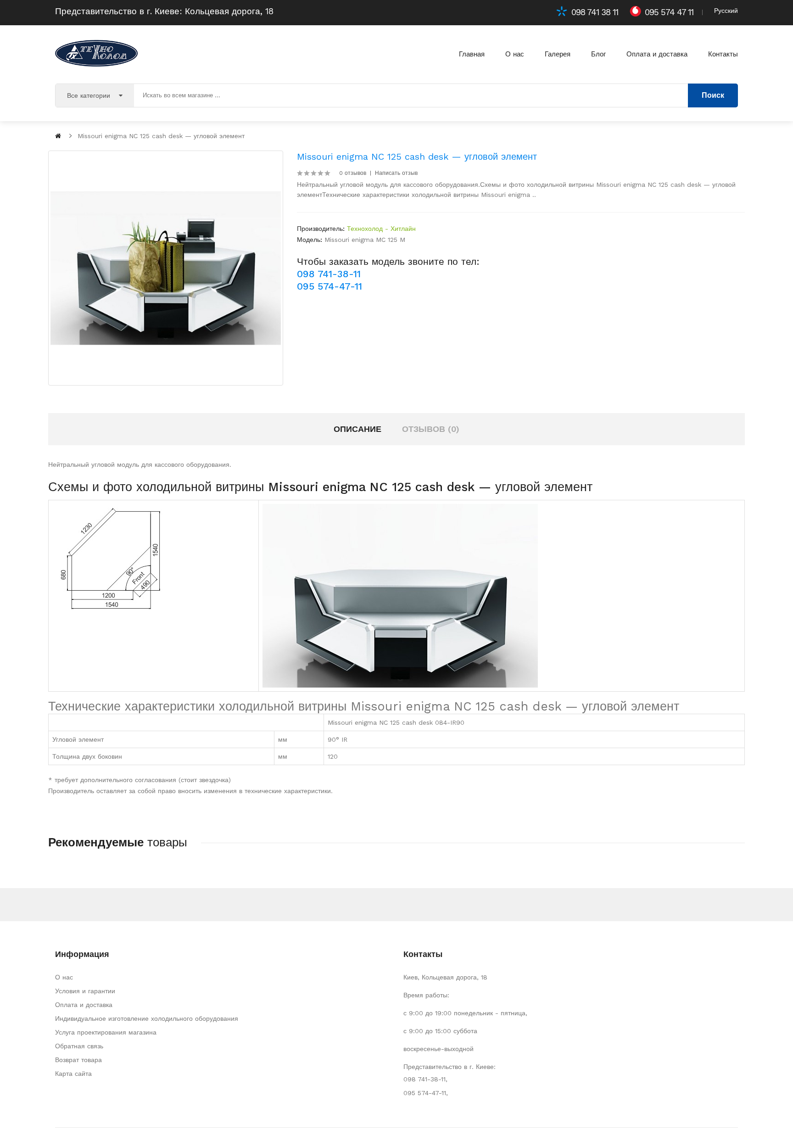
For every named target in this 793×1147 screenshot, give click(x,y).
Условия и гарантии (85, 991)
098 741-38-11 (329, 274)
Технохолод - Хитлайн (381, 228)
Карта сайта (73, 1073)
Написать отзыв (396, 173)
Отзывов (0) (430, 429)
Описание (357, 429)
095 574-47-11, (425, 1093)
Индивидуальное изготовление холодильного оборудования (146, 1018)
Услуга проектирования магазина (105, 1032)
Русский (726, 10)
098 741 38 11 (594, 12)
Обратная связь (79, 1046)
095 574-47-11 (329, 286)
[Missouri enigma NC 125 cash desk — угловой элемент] (165, 268)
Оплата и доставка (83, 1004)
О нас (64, 977)
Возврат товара (78, 1059)
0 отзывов (352, 173)
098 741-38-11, (425, 1079)
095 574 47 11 (669, 12)
